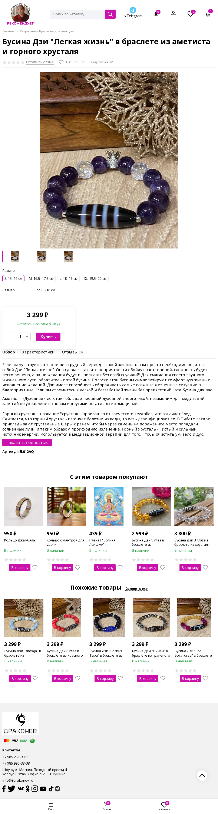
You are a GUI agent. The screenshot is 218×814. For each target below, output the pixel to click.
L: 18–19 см (68, 278)
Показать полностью (27, 442)
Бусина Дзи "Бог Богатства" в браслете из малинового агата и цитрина (194, 657)
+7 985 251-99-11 (16, 757)
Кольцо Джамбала (19, 540)
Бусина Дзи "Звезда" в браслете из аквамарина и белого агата (22, 657)
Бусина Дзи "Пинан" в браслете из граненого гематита (151, 655)
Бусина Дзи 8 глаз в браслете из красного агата (65, 655)
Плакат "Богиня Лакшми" (102, 542)
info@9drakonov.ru (17, 780)
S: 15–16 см (13, 278)
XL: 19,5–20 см (95, 278)
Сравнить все (136, 588)
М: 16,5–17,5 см (41, 278)
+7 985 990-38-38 (16, 763)
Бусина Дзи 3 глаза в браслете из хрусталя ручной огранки (191, 544)
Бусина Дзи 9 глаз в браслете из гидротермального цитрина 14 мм (148, 547)
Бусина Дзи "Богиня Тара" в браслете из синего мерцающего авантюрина (106, 657)
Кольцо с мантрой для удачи (65, 542)
